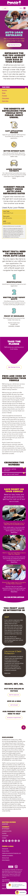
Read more (7, 673)
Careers (4, 837)
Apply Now (5, 101)
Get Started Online (14, 45)
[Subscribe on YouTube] (12, 841)
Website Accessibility (7, 855)
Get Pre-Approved (14, 694)
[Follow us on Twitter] (6, 841)
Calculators (5, 98)
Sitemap (4, 888)
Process (4, 95)
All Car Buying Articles (14, 597)
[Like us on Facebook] (3, 841)
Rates (4, 93)
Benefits (4, 90)
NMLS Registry (6, 860)
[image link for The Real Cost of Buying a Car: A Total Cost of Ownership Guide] (14, 521)
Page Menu (6, 87)
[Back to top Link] (23, 727)
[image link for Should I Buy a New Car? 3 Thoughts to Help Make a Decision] (14, 581)
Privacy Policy (5, 851)
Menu (21, 8)
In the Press (5, 835)
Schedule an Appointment (14, 717)
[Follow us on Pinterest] (19, 841)
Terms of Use (5, 857)
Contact (4, 833)
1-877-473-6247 (14, 705)
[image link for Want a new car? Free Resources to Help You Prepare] (14, 551)
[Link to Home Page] (14, 3)
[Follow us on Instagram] (9, 841)
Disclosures (5, 848)
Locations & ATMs (6, 831)
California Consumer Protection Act (11, 853)
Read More (14, 532)
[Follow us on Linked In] (16, 841)
